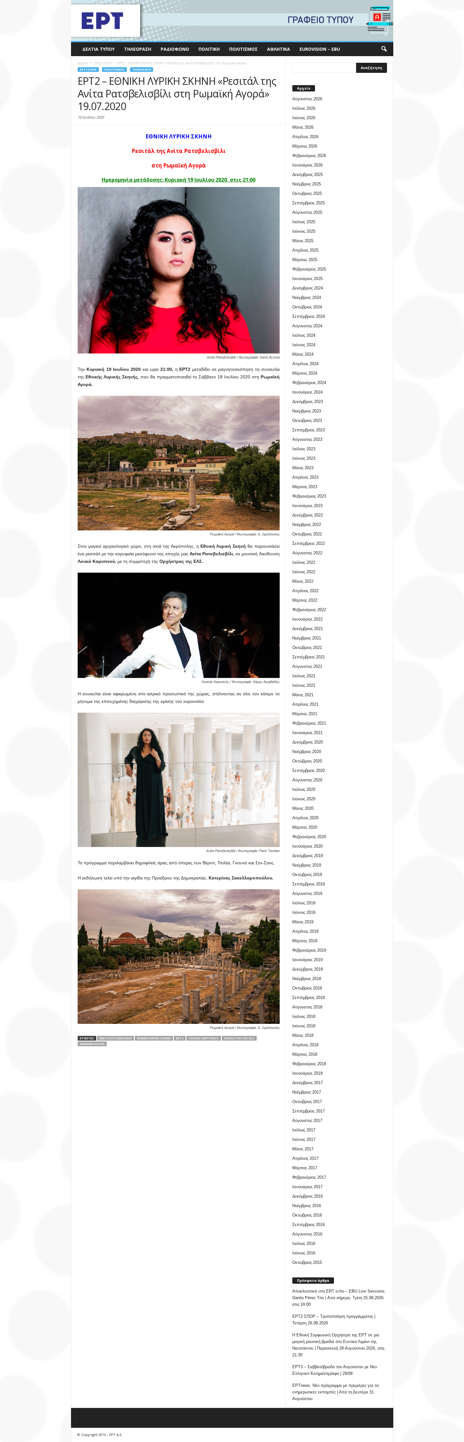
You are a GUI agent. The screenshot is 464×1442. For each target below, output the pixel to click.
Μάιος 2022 (302, 581)
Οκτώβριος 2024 (307, 307)
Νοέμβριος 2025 (306, 184)
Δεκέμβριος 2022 (307, 515)
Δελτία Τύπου (98, 49)
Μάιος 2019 (302, 921)
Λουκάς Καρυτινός (204, 1038)
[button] (384, 49)
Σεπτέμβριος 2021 (308, 657)
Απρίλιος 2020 (305, 817)
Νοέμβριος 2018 (306, 978)
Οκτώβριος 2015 (307, 1262)
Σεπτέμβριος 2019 (308, 884)
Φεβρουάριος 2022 (309, 609)
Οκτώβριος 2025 (307, 193)
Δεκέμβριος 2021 (307, 628)
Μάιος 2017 (302, 1149)
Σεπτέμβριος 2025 (308, 203)
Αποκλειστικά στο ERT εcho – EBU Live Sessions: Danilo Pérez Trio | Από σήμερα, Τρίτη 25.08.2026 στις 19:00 (339, 1298)
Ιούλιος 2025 (303, 221)
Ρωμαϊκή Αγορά (92, 1044)
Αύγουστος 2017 (307, 1120)
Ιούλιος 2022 (303, 562)
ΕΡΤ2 (179, 1038)
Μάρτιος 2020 (304, 827)
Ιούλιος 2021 (303, 676)
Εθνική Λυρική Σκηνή (154, 1038)
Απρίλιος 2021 (305, 704)
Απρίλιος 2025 (305, 250)
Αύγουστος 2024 (307, 326)
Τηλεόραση (137, 49)
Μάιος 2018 (302, 1035)
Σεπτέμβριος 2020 (308, 770)
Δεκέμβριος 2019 (307, 855)
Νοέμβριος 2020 (306, 751)
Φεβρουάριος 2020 (309, 836)
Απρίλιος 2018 (305, 1044)
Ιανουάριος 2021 (307, 732)
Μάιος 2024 (302, 354)
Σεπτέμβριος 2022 (308, 543)
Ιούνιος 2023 (303, 458)
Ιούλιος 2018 (303, 1016)
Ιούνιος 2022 (303, 571)
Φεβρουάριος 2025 (309, 269)
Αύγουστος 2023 (307, 439)
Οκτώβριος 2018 (307, 988)
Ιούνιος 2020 (303, 799)
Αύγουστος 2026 (307, 98)
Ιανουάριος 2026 (307, 165)
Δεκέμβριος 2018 (307, 969)
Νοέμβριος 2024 (306, 297)
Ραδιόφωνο (175, 49)
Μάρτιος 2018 (304, 1054)
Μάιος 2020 (302, 808)
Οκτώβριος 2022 (307, 534)
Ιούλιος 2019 (303, 903)
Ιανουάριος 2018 (307, 1073)
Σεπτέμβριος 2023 (308, 430)
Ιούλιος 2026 (303, 108)
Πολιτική (209, 49)
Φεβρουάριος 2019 (309, 950)
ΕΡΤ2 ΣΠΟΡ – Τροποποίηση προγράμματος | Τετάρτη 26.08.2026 (333, 1319)
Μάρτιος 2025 (304, 259)
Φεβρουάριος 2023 (309, 496)
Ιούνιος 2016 (303, 1253)
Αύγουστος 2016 (307, 1234)
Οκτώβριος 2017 (307, 1101)
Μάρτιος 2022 (304, 600)
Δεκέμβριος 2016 (307, 1196)
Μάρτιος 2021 (304, 713)
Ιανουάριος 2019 (307, 959)
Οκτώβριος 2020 (307, 761)
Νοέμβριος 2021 (306, 638)
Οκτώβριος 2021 (307, 647)
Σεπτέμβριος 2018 (308, 997)
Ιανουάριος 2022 (307, 619)
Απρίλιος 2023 (305, 477)
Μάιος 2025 (302, 240)
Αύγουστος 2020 (307, 780)
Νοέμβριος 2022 (306, 524)
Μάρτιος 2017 (304, 1167)
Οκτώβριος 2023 (307, 420)
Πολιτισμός (243, 49)
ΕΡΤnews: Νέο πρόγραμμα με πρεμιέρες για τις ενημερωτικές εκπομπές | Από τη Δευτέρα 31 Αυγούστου (335, 1392)
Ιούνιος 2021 (303, 685)
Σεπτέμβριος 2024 (308, 316)
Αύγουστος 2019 (307, 893)
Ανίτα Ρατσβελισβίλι (115, 1038)
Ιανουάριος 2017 (307, 1186)
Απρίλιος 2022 (305, 590)
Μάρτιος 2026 (304, 146)
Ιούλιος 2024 (303, 335)
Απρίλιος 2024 (305, 363)
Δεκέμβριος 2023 (307, 401)
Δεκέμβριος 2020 (307, 742)
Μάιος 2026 (302, 127)
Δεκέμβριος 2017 (307, 1082)
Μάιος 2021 (302, 694)
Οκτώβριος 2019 (307, 874)
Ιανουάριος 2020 (307, 846)
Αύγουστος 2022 (307, 553)
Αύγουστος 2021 (307, 666)
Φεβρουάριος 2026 (309, 155)
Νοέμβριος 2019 (306, 865)
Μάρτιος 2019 (304, 940)
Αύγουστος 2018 (307, 1007)
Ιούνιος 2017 (303, 1139)
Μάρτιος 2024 (304, 373)
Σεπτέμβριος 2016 (308, 1224)
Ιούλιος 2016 (303, 1243)
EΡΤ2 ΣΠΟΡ (88, 69)
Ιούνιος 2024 (303, 344)
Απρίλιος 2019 (305, 931)
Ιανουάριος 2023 (307, 505)
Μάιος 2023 (302, 467)
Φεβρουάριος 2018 (309, 1063)
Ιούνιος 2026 (303, 117)
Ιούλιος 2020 (303, 789)
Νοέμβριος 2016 (306, 1205)
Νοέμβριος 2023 (306, 411)
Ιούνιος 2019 (303, 912)
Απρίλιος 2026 (305, 136)
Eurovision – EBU (320, 49)
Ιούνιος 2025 (303, 231)
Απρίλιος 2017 (305, 1158)
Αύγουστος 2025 (307, 212)
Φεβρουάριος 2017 (309, 1177)
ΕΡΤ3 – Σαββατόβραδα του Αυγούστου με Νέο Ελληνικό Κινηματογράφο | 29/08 (334, 1370)
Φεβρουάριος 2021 (309, 723)
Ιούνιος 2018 (303, 1026)
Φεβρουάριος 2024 (309, 382)
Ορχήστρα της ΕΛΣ (239, 1038)
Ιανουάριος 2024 (307, 392)
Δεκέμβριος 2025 (307, 174)
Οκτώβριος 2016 (307, 1215)
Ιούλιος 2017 (303, 1130)
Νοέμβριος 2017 (306, 1092)
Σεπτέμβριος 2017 (308, 1111)
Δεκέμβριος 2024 (307, 288)
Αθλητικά (278, 49)
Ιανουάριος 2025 (307, 278)
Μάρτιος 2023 (304, 486)
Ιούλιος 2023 (303, 449)
